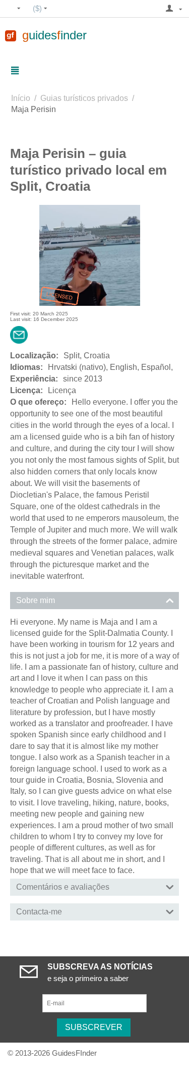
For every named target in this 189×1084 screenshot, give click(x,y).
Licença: (26, 390)
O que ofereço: (38, 402)
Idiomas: (26, 367)
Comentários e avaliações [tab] (62, 887)
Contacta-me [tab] (39, 911)
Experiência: (34, 378)
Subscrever (93, 1027)
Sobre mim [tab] (35, 600)
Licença (62, 390)
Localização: (34, 355)
